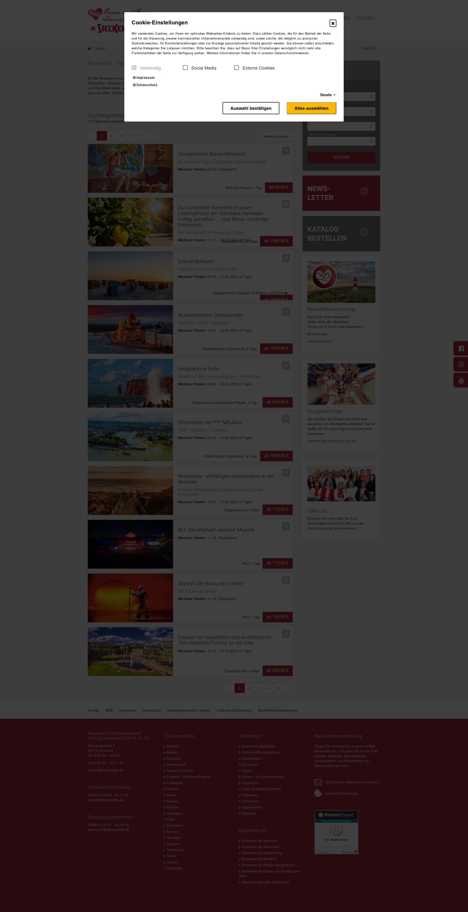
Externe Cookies (259, 67)
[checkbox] (134, 67)
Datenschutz (146, 85)
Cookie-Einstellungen (160, 22)
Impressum (145, 78)
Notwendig (150, 67)
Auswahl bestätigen (251, 108)
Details (326, 94)
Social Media (203, 67)
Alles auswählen (311, 108)
